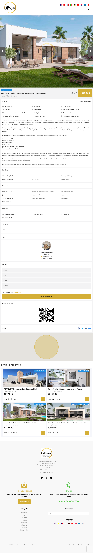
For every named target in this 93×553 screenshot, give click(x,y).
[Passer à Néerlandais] (81, 5)
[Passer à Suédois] (85, 5)
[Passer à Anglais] (61, 5)
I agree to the (13, 292)
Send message (45, 296)
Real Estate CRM (85, 545)
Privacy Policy (17, 292)
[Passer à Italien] (71, 5)
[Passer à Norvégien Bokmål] (88, 5)
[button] (82, 9)
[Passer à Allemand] (74, 5)
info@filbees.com (47, 257)
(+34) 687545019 (47, 258)
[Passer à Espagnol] (64, 5)
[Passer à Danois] (78, 5)
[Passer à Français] (67, 5)
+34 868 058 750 (69, 501)
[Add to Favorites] (75, 93)
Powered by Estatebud (74, 545)
